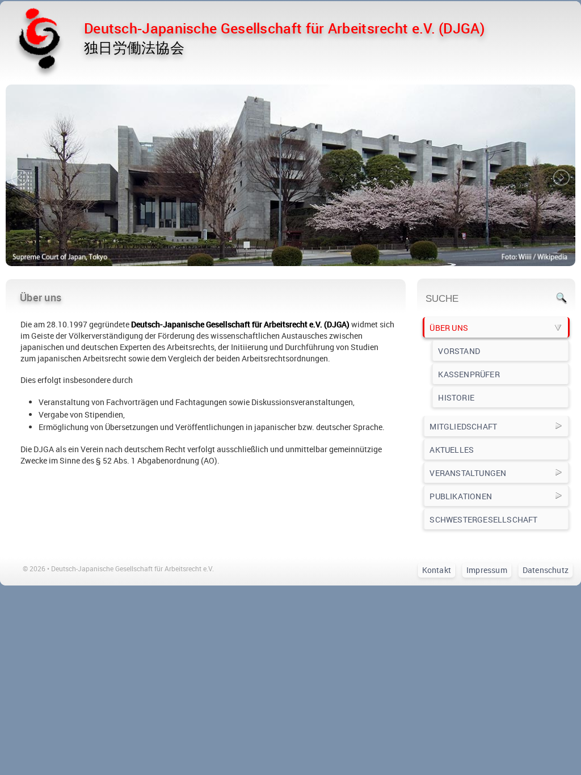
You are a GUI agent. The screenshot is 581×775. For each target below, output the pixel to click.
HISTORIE (456, 397)
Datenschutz (546, 570)
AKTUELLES (452, 449)
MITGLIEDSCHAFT (463, 426)
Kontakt (436, 570)
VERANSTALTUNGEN (468, 472)
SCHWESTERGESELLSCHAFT (483, 519)
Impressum (486, 570)
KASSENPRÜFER (468, 374)
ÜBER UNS (449, 327)
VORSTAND (459, 351)
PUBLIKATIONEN (461, 496)
